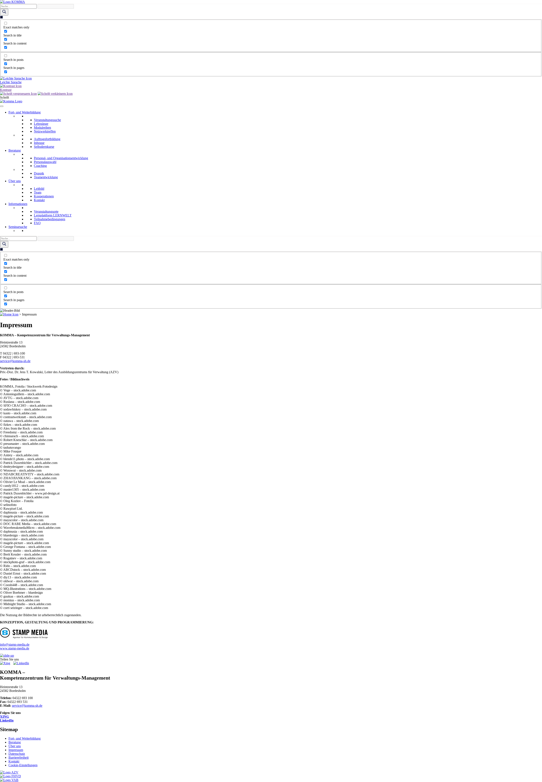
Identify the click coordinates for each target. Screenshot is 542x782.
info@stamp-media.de (14, 644)
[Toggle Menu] (1, 106)
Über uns (14, 181)
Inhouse (39, 143)
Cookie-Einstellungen (22, 765)
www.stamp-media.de (14, 648)
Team (37, 192)
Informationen (17, 204)
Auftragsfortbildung (47, 139)
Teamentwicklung (46, 177)
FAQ (37, 223)
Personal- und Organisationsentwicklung (61, 158)
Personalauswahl (45, 162)
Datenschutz (16, 753)
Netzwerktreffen (45, 131)
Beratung (14, 150)
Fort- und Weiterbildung (24, 112)
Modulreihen (42, 127)
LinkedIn (7, 720)
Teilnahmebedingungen (49, 219)
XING (4, 716)
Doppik (39, 173)
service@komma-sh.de (15, 361)
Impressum (15, 750)
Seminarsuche (17, 227)
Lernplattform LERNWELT (53, 215)
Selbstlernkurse (44, 146)
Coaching (40, 166)
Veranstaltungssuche (47, 120)
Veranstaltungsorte (46, 211)
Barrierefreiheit (18, 757)
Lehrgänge (41, 124)
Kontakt (39, 200)
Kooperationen (44, 196)
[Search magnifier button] (4, 12)
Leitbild (39, 188)
